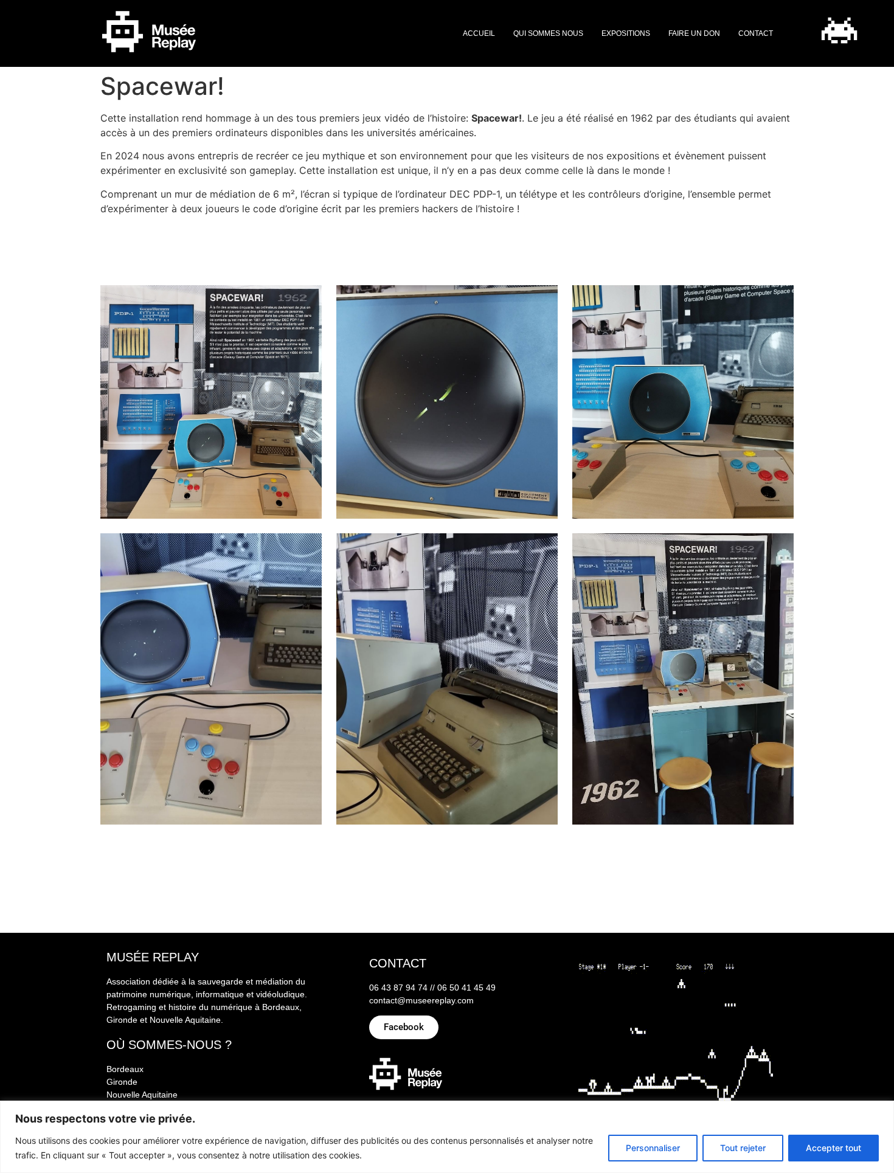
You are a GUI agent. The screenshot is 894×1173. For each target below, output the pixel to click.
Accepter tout (833, 1148)
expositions (625, 33)
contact (755, 33)
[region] (447, 1137)
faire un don (694, 33)
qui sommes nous (548, 33)
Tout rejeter (743, 1148)
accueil (479, 33)
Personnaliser (653, 1148)
